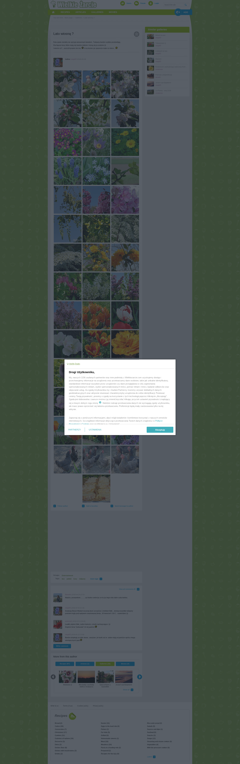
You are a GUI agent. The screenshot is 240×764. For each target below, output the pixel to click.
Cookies (85, 424)
